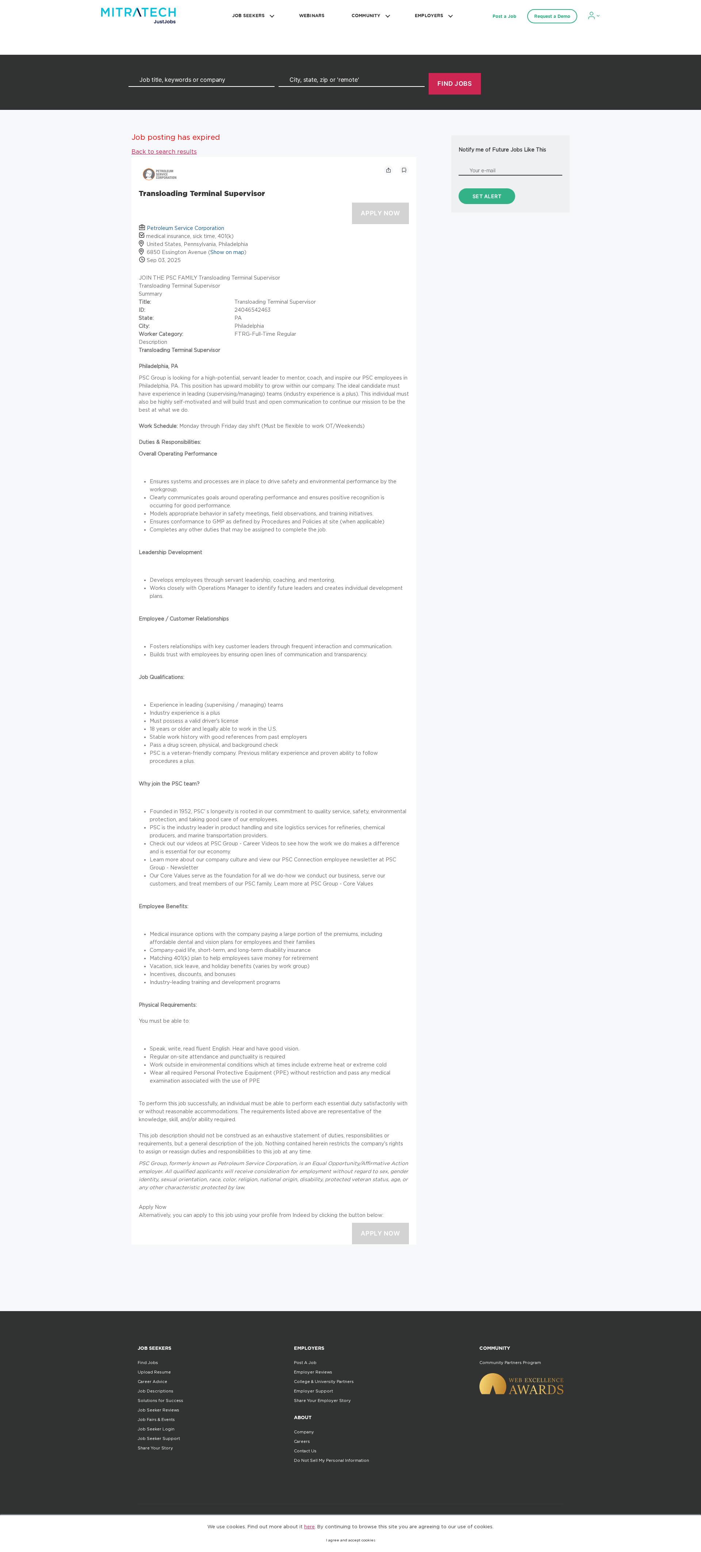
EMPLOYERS (429, 16)
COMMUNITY (366, 16)
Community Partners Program (510, 1362)
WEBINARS (312, 16)
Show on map (227, 252)
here (309, 1526)
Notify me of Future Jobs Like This (502, 149)
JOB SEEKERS (248, 16)
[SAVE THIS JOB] (404, 170)
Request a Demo (552, 16)
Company (304, 1432)
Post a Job (504, 16)
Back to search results (164, 151)
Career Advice (152, 1381)
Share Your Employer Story (322, 1400)
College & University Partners (324, 1381)
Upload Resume (154, 1372)
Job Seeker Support (159, 1438)
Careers (302, 1441)
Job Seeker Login (156, 1429)
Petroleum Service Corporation (185, 228)
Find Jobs (148, 1362)
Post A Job (305, 1362)
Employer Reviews (313, 1372)
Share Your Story (155, 1448)
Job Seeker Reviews (158, 1410)
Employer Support (313, 1391)
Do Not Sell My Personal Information (331, 1460)
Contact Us (305, 1451)
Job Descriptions (155, 1391)
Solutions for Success (160, 1400)
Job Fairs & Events (156, 1419)
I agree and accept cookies (350, 1540)
